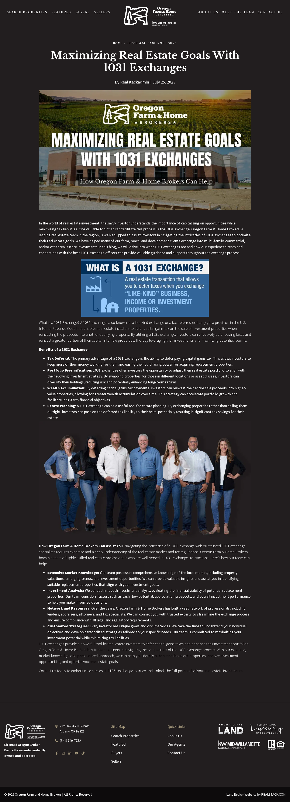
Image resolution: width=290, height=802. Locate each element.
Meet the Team (238, 12)
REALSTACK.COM (273, 794)
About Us (208, 12)
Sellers (102, 12)
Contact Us (270, 12)
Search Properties (27, 12)
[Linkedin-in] (70, 753)
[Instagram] (63, 753)
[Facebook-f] (56, 753)
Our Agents (176, 744)
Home (118, 43)
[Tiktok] (83, 753)
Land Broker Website (241, 794)
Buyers (83, 12)
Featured (61, 12)
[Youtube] (76, 753)
